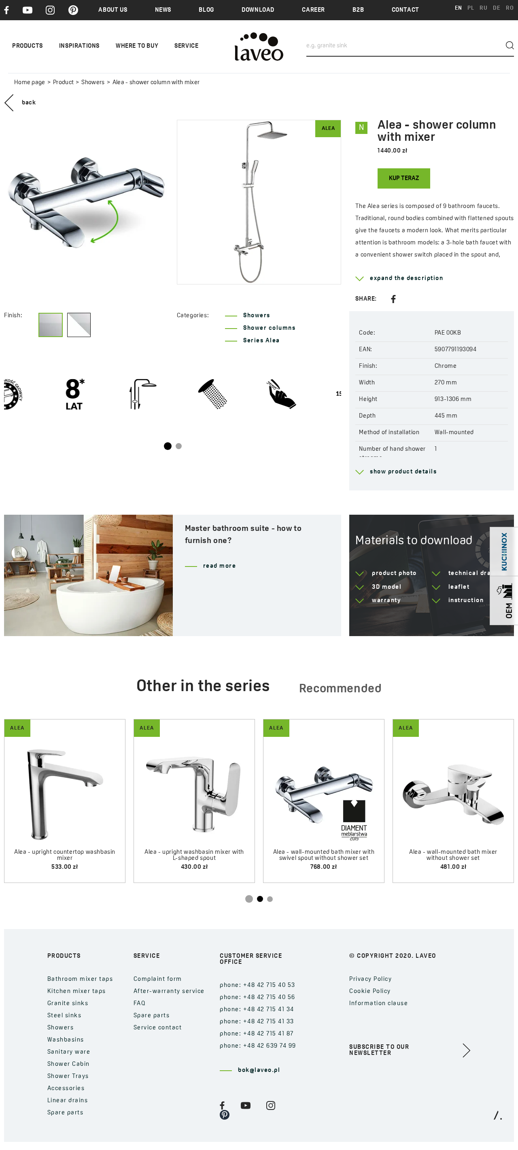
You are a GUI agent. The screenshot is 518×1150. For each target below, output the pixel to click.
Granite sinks (68, 1004)
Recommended (340, 689)
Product (63, 83)
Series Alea (261, 341)
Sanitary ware (69, 1052)
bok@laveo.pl (259, 1070)
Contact (405, 10)
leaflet (459, 587)
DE (496, 8)
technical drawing (477, 574)
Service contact (158, 1028)
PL (470, 8)
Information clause (378, 1004)
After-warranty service (169, 992)
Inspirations (79, 46)
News (163, 10)
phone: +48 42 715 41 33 (257, 1022)
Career (313, 10)
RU (483, 8)
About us (112, 10)
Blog (206, 10)
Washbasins (65, 1040)
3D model (386, 587)
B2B (358, 10)
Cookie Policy (370, 992)
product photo (394, 574)
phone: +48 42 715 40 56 (257, 998)
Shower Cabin (68, 1064)
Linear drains (67, 1101)
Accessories (66, 1089)
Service (186, 46)
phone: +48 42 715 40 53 (257, 985)
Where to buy (137, 46)
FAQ (140, 1004)
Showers (92, 83)
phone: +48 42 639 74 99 (258, 1046)
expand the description (406, 279)
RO (510, 8)
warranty (386, 601)
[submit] (510, 45)
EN (458, 8)
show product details (403, 472)
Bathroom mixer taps (80, 979)
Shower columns (269, 328)
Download (258, 10)
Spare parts (65, 1113)
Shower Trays (68, 1077)
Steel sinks (64, 1016)
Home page (29, 83)
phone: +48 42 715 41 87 (257, 1034)
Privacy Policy (370, 979)
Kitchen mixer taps (76, 992)
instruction (466, 601)
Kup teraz (404, 179)
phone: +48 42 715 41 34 (257, 1010)
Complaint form (158, 979)
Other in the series (203, 687)
